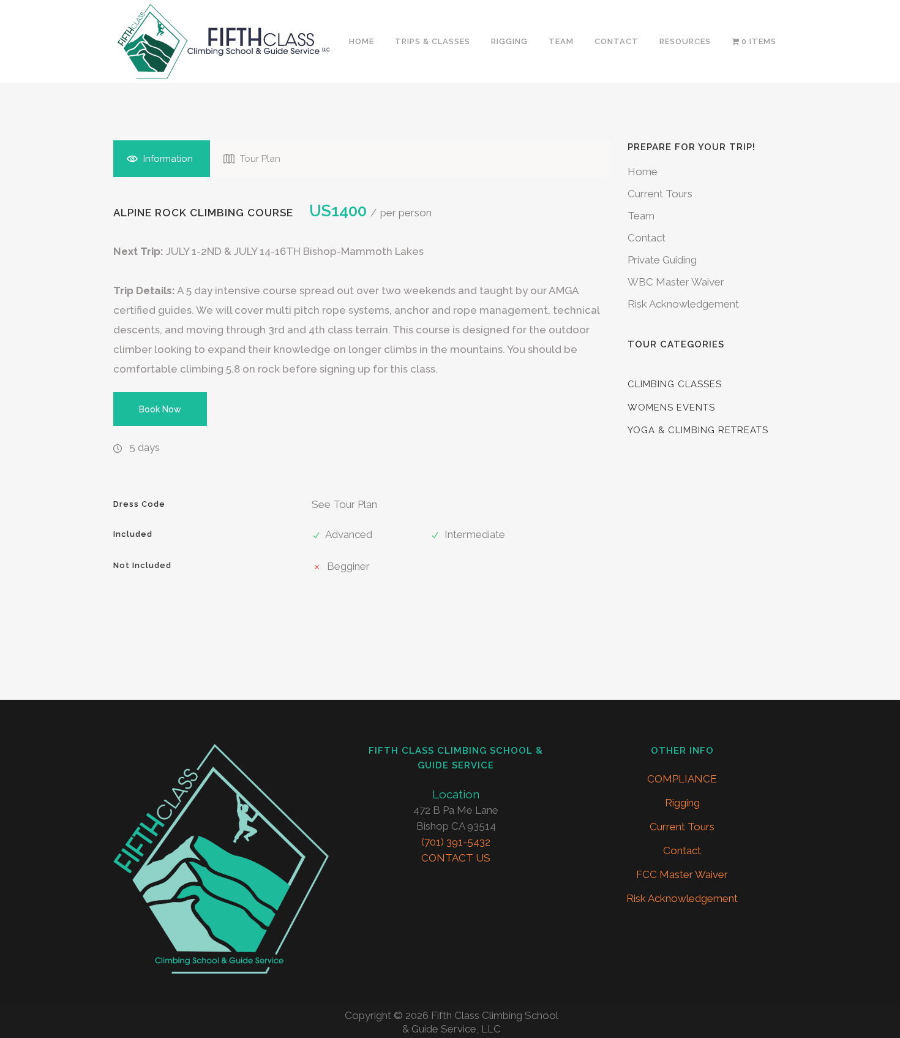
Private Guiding (662, 260)
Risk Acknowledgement (683, 304)
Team (641, 216)
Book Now (160, 409)
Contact (647, 238)
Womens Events (671, 407)
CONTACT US (455, 858)
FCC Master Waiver (682, 874)
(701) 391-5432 (455, 842)
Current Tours (660, 194)
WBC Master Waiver (676, 282)
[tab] (161, 158)
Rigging (682, 803)
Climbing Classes (675, 384)
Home (643, 171)
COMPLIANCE (682, 779)
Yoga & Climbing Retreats (698, 430)
